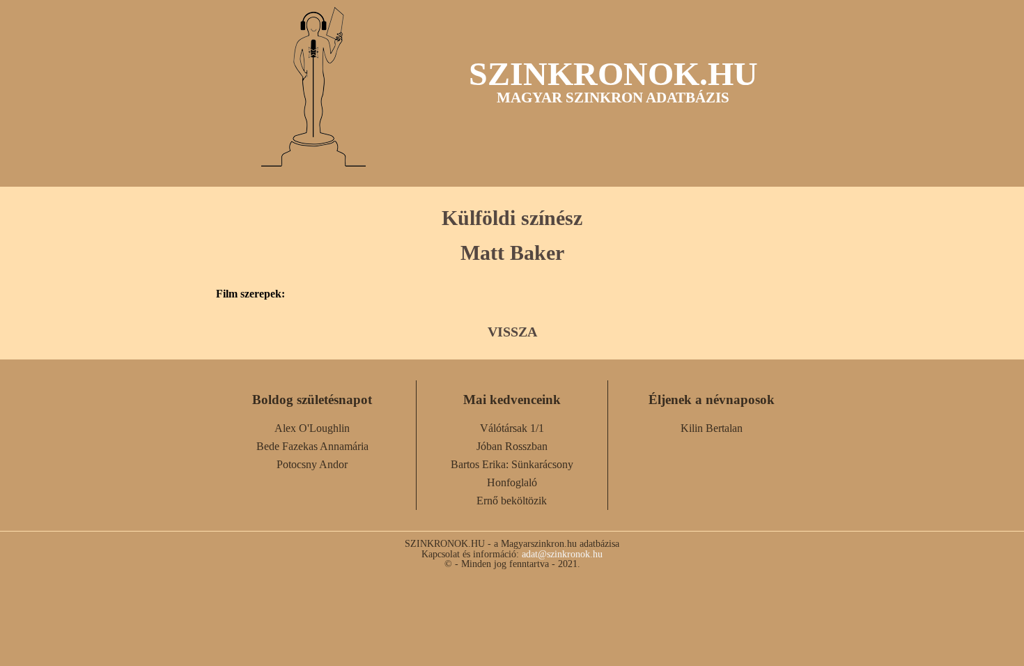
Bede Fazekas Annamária (312, 446)
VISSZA (512, 332)
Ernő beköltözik (511, 500)
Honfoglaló (512, 482)
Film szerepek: (250, 294)
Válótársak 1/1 (512, 428)
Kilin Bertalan (712, 428)
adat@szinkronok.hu (562, 553)
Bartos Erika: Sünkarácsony (512, 464)
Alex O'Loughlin (312, 428)
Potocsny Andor (312, 464)
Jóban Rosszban (512, 446)
